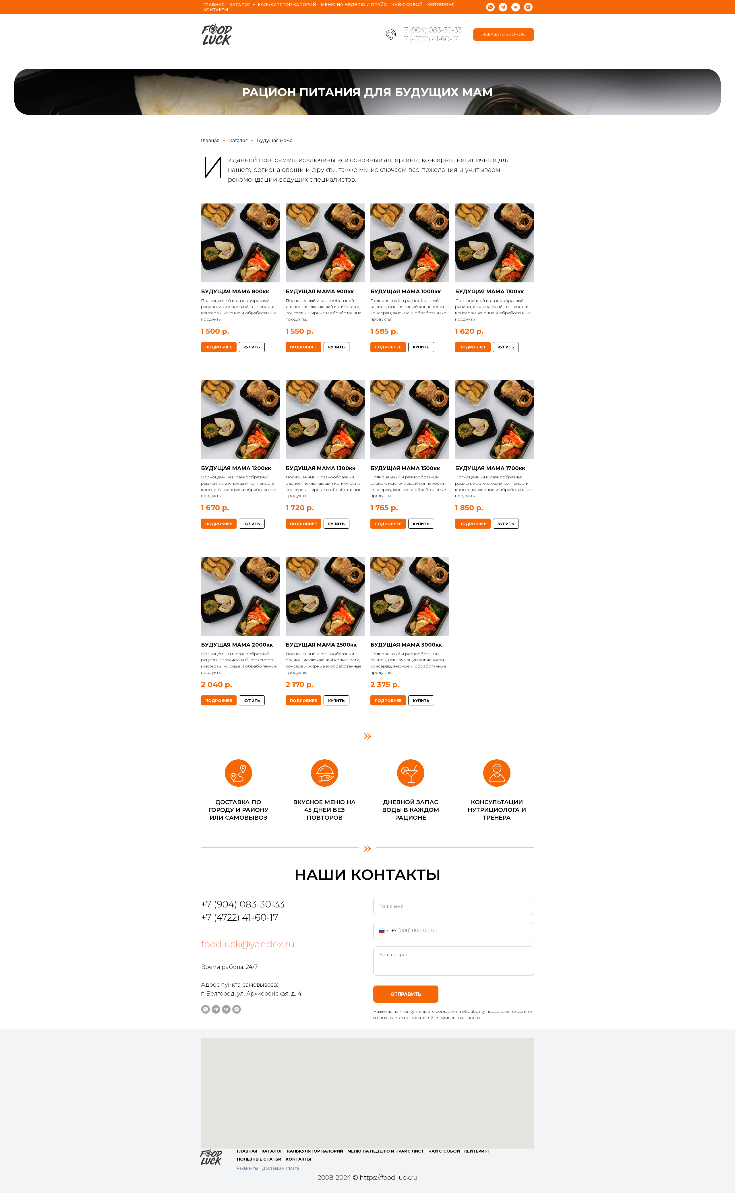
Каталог (240, 4)
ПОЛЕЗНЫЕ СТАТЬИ (259, 1159)
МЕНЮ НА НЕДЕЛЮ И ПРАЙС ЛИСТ (385, 1151)
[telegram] (503, 7)
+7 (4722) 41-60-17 (429, 39)
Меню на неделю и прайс (354, 4)
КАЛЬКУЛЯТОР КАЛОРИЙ (315, 1151)
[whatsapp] (490, 7)
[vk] (515, 7)
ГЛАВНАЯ (247, 1151)
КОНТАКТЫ (298, 1159)
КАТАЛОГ (272, 1151)
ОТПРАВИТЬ (405, 994)
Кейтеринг (440, 4)
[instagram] (528, 7)
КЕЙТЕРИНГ (477, 1151)
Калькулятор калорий (287, 4)
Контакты (215, 9)
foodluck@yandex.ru (248, 944)
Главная (214, 4)
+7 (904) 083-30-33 (431, 30)
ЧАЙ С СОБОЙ (444, 1151)
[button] (503, 34)
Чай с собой (407, 4)
